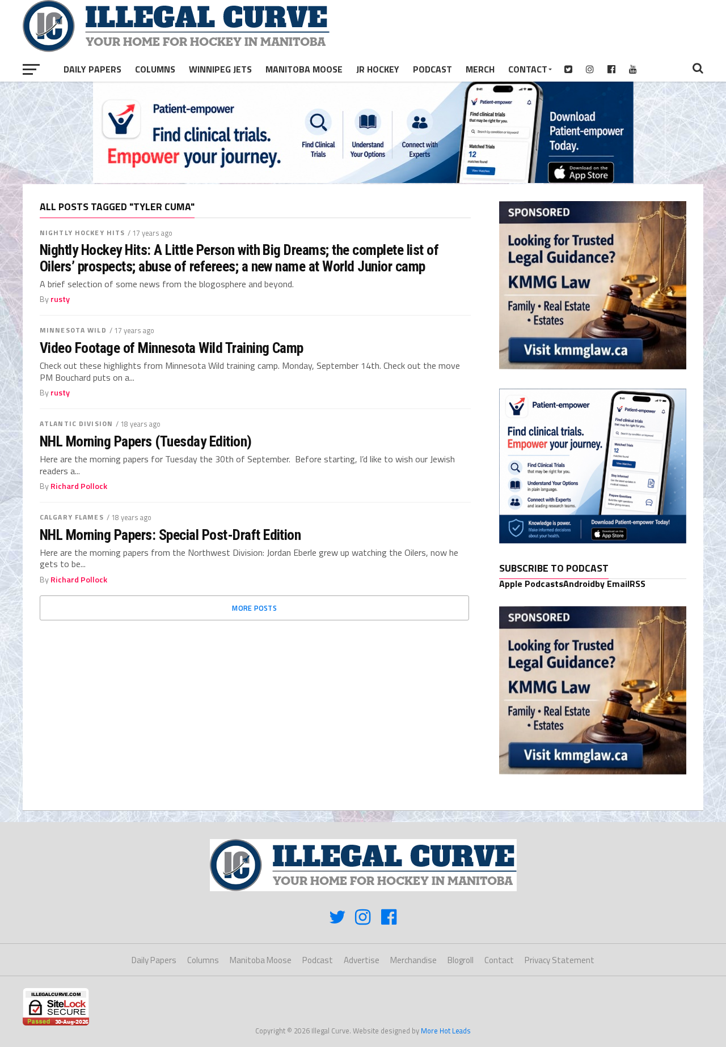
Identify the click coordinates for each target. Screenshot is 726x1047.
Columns (155, 69)
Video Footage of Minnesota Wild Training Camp (171, 348)
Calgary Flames (72, 517)
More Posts (254, 608)
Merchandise (413, 960)
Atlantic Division (76, 423)
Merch (480, 69)
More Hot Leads (446, 1030)
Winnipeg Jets (220, 69)
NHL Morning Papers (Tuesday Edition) (146, 441)
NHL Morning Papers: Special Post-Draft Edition (170, 535)
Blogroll (461, 960)
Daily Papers (92, 69)
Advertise (361, 960)
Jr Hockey (377, 69)
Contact (527, 69)
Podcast (432, 69)
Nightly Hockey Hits (82, 232)
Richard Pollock (78, 486)
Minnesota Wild (73, 330)
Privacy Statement (559, 960)
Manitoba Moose (304, 69)
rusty (60, 299)
